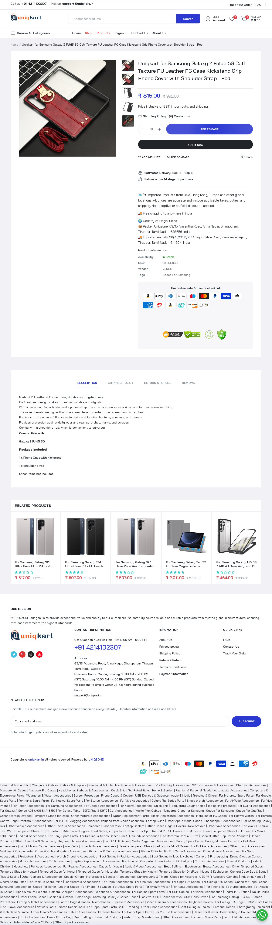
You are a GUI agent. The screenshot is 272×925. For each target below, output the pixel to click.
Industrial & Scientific (15, 785)
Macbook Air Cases (13, 790)
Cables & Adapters (73, 785)
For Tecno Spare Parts (206, 917)
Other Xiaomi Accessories (49, 912)
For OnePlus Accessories (152, 882)
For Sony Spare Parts (63, 836)
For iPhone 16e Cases (96, 887)
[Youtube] (39, 654)
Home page (83, 897)
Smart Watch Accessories (205, 801)
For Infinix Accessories (206, 892)
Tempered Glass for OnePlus (178, 871)
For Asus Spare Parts (128, 887)
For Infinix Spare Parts (34, 801)
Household (21, 866)
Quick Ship (118, 790)
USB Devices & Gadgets (152, 795)
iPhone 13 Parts (41, 922)
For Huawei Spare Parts (67, 801)
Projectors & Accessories (37, 856)
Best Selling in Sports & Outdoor (114, 831)
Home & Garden (162, 790)
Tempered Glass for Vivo (104, 826)
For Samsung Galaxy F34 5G (230, 897)
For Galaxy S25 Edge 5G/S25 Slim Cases (243, 902)
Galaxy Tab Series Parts (168, 801)
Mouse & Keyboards (214, 871)
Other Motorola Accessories (90, 816)
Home (76, 33)
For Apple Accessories (188, 887)
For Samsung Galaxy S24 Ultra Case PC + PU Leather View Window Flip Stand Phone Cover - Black (85, 564)
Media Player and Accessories (153, 841)
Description (87, 383)
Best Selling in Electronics (182, 866)
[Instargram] (31, 654)
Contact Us (139, 33)
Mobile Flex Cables (148, 811)
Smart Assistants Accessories (172, 816)
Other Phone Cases (33, 897)
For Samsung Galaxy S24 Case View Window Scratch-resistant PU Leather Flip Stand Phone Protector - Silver (136, 564)
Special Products (238, 861)
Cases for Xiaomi (110, 866)
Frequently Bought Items (188, 806)
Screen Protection (86, 795)
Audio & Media (180, 795)
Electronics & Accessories (133, 785)
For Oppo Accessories (117, 882)
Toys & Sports (9, 877)
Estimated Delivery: (157, 173)
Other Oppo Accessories (72, 922)
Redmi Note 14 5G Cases (171, 846)
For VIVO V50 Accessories (173, 912)
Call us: (29, 4)
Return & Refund (157, 383)
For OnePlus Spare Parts (45, 882)
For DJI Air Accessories (254, 806)
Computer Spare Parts (155, 861)
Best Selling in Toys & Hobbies (173, 856)
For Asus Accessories (46, 866)
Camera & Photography (212, 856)
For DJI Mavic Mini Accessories (41, 846)
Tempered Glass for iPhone (231, 831)
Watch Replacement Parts (131, 816)
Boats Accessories (216, 866)
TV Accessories (60, 861)
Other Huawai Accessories (221, 851)
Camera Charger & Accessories (71, 892)
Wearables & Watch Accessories (48, 795)
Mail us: (71, 4)
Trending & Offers (205, 795)
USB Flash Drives (196, 897)
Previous (23, 108)
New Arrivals (196, 826)
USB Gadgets (182, 861)
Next (111, 108)
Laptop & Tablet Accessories (37, 902)
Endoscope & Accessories (222, 821)
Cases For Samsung (220, 811)
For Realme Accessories (80, 866)
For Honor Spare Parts (137, 912)
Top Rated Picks (139, 790)
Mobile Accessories (33, 861)
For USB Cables (178, 892)
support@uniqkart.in (88, 695)
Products (103, 33)
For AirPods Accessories (242, 801)
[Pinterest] (22, 654)
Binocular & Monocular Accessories (113, 851)
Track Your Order (240, 5)
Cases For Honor (44, 887)
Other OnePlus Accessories (66, 826)
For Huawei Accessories (17, 907)
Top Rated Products (234, 836)
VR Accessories (148, 836)
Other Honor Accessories (247, 846)
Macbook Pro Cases (42, 790)
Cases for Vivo (172, 897)
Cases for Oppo (246, 882)
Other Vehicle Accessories (26, 826)
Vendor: (143, 269)
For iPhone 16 (215, 887)
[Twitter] (14, 654)
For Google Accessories (100, 806)
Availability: (146, 257)
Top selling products (222, 806)
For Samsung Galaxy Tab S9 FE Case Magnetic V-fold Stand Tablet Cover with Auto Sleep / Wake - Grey (186, 564)
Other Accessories (176, 917)
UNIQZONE (96, 759)
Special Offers (74, 877)
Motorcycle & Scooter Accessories (110, 877)
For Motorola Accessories (82, 882)
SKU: (141, 263)
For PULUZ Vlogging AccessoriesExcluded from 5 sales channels (99, 821)
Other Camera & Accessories (42, 877)
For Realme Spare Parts (148, 892)
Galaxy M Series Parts (220, 841)
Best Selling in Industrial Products (97, 917)
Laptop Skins (155, 821)
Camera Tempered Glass (135, 846)
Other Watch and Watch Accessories (61, 851)
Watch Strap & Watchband (142, 917)
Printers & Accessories (36, 821)
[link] (52, 523)
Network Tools (46, 907)
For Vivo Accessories (134, 801)
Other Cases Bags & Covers (166, 826)
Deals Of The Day (59, 917)
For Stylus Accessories (102, 801)
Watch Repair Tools (71, 907)
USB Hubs (128, 836)
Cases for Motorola (183, 877)
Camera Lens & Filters (152, 877)
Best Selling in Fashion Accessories (124, 856)
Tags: (142, 275)
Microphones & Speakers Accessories (118, 902)
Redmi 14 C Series (237, 892)
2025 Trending (129, 907)
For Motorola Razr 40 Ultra (180, 836)
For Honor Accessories (28, 806)
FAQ (258, 5)
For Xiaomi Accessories (136, 806)
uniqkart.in (36, 759)
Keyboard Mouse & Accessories (80, 841)
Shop (88, 33)
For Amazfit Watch (157, 887)
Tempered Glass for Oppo (51, 816)
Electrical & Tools (101, 785)
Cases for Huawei (206, 912)
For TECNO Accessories (240, 917)
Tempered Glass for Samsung (183, 811)
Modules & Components (16, 851)
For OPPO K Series (117, 841)
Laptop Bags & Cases (75, 902)
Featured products (239, 887)
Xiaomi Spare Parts (13, 882)
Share (248, 157)
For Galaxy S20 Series (217, 882)
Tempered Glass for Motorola (98, 871)
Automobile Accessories (231, 790)
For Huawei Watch (241, 816)
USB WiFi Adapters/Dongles (218, 877)
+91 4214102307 (97, 647)
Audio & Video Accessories (143, 866)
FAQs (226, 640)
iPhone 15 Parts (151, 851)
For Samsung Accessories (64, 806)
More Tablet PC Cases (211, 816)
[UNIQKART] (26, 18)
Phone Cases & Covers (117, 795)
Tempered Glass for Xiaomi (138, 871)
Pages (120, 33)
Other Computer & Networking (35, 841)
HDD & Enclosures (32, 917)
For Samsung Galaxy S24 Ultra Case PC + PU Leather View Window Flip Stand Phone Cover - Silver (35, 564)
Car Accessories (121, 811)
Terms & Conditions (172, 667)
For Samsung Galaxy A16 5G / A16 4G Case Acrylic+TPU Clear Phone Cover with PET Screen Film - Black (236, 564)
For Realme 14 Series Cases (99, 836)
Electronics (130, 861)
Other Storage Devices (16, 816)
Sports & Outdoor (61, 897)
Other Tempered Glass (247, 866)
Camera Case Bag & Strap (248, 871)
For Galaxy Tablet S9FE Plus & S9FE (82, 811)
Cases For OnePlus (249, 811)
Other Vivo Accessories (224, 826)
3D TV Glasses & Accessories (213, 785)
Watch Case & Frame (14, 912)
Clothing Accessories (209, 861)
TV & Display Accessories (172, 785)
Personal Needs (109, 912)
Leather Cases (68, 887)
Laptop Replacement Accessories (96, 861)
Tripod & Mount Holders (31, 892)
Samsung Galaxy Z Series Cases (115, 897)
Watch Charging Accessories (77, 856)
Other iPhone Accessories (159, 907)
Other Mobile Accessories (98, 846)
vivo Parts (71, 846)
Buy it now (195, 145)
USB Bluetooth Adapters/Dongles (65, 831)
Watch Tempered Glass (23, 831)
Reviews (188, 383)
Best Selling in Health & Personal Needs (207, 907)
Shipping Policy (120, 383)
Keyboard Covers (201, 902)
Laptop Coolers (133, 826)
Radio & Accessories (32, 836)
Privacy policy (169, 646)
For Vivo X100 (150, 897)
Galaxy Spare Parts (189, 841)
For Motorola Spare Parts (236, 795)
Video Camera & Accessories (167, 902)
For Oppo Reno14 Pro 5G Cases (160, 831)
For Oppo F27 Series (186, 882)
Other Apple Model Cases (184, 821)
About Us (159, 33)
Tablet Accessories (82, 912)
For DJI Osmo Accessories (182, 851)
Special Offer (210, 836)
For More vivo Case (197, 831)
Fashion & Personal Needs (194, 790)
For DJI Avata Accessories (209, 846)
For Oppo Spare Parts (102, 907)
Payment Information (173, 674)
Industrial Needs (252, 877)
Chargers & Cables (45, 785)
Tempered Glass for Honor (57, 871)
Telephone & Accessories (112, 892)
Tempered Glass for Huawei (18, 871)
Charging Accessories (251, 785)
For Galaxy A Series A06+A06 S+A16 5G (27, 811)
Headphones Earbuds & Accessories (84, 790)
